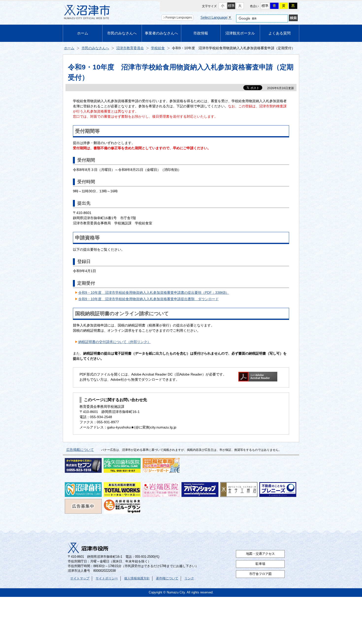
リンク (189, 578)
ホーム (82, 33)
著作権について (167, 578)
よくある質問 (279, 33)
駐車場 (260, 564)
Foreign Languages (178, 17)
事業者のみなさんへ (161, 33)
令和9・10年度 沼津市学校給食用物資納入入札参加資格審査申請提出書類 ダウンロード (148, 299)
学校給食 (158, 48)
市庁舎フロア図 (260, 574)
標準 (231, 6)
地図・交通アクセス (260, 554)
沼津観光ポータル (240, 33)
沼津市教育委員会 (130, 48)
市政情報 (200, 33)
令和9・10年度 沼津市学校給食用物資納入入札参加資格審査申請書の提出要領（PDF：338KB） (153, 293)
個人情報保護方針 (137, 578)
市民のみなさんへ (122, 33)
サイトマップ (79, 578)
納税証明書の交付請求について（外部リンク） (114, 342)
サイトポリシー (107, 578)
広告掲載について (80, 450)
